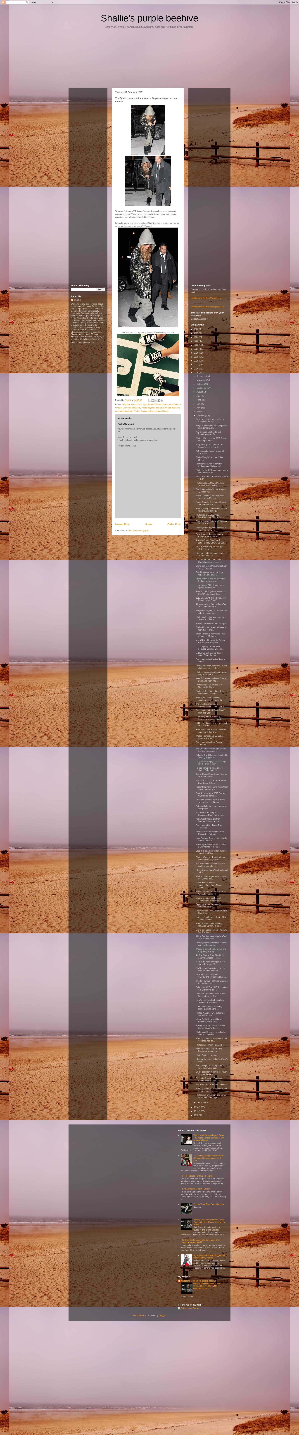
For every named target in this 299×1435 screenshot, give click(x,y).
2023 (196, 341)
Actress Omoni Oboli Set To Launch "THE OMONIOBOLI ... (211, 541)
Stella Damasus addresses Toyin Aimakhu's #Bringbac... (210, 635)
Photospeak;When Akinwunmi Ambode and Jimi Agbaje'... (209, 465)
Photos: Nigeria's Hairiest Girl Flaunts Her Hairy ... (209, 686)
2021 (196, 349)
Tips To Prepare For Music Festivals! (197, 1176)
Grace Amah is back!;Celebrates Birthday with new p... (210, 580)
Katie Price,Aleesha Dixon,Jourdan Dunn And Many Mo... (211, 679)
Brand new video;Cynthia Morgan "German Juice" (210, 490)
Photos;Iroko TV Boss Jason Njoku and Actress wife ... (212, 471)
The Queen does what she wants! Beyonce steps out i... (211, 750)
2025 (196, 333)
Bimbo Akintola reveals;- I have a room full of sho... (211, 628)
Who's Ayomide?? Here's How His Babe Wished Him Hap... (211, 845)
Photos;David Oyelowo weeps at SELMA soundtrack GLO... (210, 592)
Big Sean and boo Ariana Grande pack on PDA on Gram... (210, 969)
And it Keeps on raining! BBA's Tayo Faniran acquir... (210, 1066)
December (201, 376)
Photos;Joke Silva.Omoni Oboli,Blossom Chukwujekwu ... (211, 516)
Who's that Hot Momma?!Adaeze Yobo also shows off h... (210, 892)
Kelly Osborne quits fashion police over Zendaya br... (211, 426)
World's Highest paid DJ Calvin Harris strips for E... (209, 737)
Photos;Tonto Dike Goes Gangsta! (208, 1204)
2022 (196, 345)
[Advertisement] (149, 59)
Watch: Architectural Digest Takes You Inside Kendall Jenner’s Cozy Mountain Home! (208, 1137)
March (200, 411)
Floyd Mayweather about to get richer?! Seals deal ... (210, 573)
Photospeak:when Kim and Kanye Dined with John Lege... (211, 1096)
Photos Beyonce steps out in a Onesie (151, 411)
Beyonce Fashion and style (134, 404)
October (200, 384)
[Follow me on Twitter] (188, 1308)
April (199, 408)
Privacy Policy (139, 1315)
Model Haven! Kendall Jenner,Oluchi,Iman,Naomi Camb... (209, 885)
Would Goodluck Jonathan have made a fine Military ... (210, 497)
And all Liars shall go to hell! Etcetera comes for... (208, 433)
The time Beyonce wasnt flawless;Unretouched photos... (211, 705)
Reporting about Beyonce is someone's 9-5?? (208, 905)
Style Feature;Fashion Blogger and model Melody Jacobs (209, 1256)
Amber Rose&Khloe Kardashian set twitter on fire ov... (212, 775)
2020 (196, 353)
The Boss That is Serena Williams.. (212, 1084)
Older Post (174, 524)
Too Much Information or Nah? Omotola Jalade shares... (209, 560)
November (201, 380)
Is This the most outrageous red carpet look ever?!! (210, 963)
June (199, 400)
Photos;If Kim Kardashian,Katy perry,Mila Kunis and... (210, 692)
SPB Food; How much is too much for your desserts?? (211, 1073)
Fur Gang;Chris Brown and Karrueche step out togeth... (209, 718)
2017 (196, 365)
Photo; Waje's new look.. (207, 1055)
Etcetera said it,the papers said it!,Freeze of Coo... (210, 554)
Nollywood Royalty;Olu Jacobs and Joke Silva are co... (211, 611)
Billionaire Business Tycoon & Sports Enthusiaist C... (209, 1079)
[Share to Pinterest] (161, 400)
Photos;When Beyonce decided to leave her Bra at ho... (211, 529)
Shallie (77, 300)
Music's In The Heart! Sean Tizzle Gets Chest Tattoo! (211, 781)
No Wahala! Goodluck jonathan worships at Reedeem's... (210, 1001)
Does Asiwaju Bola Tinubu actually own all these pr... (211, 839)
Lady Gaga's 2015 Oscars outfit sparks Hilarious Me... (210, 586)
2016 (196, 369)
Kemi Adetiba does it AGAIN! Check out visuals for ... (209, 1050)
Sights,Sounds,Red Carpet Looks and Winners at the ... (211, 503)
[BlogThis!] (152, 400)
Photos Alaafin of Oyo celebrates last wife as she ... (210, 1014)
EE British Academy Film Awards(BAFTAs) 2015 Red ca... (212, 975)
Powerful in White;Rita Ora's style (211, 623)
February (201, 416)
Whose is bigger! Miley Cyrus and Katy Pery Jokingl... (211, 950)
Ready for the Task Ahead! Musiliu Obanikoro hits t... (211, 912)
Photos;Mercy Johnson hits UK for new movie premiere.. (211, 509)
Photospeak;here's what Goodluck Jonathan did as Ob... (211, 730)
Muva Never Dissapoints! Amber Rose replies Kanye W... (210, 641)
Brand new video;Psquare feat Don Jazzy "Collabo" (211, 567)
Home (148, 524)
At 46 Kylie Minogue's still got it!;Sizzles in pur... (209, 548)
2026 (196, 329)
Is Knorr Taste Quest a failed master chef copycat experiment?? (201, 1241)
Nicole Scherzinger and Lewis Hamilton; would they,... (209, 1020)
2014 (196, 1107)
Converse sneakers (131, 408)
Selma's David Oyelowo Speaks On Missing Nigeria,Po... (212, 756)
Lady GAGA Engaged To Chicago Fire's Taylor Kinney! (211, 762)
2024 (196, 337)
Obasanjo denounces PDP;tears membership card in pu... (210, 801)
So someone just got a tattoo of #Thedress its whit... (210, 420)
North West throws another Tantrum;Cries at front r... (208, 820)
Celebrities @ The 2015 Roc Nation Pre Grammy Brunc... (212, 988)
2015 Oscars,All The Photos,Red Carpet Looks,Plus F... (210, 599)
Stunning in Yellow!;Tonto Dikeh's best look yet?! (211, 711)
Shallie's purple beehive (149, 18)
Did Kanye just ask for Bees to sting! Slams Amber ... (209, 654)
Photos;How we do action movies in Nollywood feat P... (212, 673)
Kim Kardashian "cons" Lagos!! (196, 1189)
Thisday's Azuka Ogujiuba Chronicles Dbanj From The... (210, 813)
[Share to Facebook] (158, 400)
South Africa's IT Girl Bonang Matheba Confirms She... (209, 924)
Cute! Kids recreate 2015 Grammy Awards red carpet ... (211, 794)
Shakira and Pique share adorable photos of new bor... (211, 1033)
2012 (196, 1115)
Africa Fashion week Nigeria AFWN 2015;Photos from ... (211, 937)
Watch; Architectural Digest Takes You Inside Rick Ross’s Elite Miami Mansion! (209, 1222)
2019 (196, 357)
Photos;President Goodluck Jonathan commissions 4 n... (210, 698)
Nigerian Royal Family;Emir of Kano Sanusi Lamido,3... (212, 918)
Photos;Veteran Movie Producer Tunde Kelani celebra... (210, 484)
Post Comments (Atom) (138, 530)
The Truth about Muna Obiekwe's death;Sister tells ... (210, 864)
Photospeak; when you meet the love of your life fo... (210, 618)
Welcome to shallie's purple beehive (198, 1281)
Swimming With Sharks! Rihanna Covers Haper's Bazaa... (210, 1027)
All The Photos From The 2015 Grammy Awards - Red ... (209, 956)
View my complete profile (82, 342)
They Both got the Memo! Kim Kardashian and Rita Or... (209, 445)
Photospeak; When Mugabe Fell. (210, 1045)
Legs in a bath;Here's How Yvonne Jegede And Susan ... (211, 852)
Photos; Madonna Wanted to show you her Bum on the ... (211, 944)
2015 (196, 372)
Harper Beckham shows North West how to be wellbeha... (212, 788)
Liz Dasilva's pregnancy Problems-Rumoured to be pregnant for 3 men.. (209, 1158)
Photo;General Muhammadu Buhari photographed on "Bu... (211, 667)
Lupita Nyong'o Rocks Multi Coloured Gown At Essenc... (210, 647)
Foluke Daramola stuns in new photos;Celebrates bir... (209, 769)
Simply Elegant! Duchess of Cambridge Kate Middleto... (209, 899)
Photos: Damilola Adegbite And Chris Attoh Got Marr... (210, 832)
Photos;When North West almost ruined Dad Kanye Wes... (210, 858)
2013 (196, 1111)
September (202, 388)
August (200, 392)
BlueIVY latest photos (158, 404)
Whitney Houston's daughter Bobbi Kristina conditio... (211, 1089)
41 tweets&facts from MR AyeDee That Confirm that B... (211, 605)
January (200, 1102)
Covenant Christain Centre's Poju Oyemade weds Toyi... (210, 995)
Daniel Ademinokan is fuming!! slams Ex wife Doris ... (209, 1007)
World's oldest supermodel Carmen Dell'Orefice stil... (211, 877)
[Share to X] (155, 400)
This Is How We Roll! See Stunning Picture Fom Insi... (212, 982)
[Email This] (150, 400)
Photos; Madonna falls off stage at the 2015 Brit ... (211, 522)
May (199, 404)
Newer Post (122, 524)
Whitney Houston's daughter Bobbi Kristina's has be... (211, 1039)
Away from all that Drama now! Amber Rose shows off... (209, 535)
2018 (196, 361)
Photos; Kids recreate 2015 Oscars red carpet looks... (212, 439)
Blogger (162, 1315)
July (199, 396)
